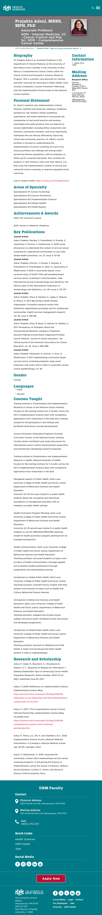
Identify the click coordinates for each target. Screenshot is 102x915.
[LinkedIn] (34, 864)
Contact (79, 900)
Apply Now (51, 878)
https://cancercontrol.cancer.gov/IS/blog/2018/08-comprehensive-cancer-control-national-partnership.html (38, 724)
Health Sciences (25, 839)
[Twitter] (28, 864)
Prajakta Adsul (43, 48)
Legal (70, 900)
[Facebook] (17, 864)
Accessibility (59, 900)
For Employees (60, 903)
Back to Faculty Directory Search (64, 48)
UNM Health (22, 844)
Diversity (57, 907)
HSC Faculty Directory (24, 48)
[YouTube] (40, 864)
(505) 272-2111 (30, 823)
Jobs (18, 849)
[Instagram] (23, 864)
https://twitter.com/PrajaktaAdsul (52, 181)
